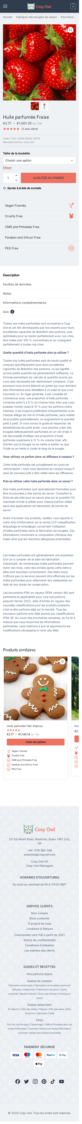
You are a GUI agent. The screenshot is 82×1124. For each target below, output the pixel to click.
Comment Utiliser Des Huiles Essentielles (39, 1032)
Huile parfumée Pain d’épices (25, 726)
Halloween (42, 1013)
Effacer (7, 167)
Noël (52, 1013)
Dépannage (37, 1024)
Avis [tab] (8, 312)
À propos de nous (39, 923)
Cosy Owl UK (39, 861)
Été (68, 1009)
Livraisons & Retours (39, 928)
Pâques (43, 1009)
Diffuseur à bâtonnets (23, 989)
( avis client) (29, 129)
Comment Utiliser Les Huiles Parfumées (49, 1028)
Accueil (7, 17)
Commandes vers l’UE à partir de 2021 (40, 935)
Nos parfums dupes (39, 974)
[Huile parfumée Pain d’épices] (35, 688)
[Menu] (9, 6)
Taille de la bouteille (16, 153)
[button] (66, 6)
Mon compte (39, 913)
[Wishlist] (62, 662)
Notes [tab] (7, 293)
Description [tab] (11, 275)
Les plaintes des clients (39, 950)
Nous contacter (39, 918)
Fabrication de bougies (20, 985)
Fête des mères (29, 1009)
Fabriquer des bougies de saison (36, 17)
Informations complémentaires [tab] (24, 303)
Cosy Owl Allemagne (39, 865)
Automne (30, 1013)
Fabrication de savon (48, 989)
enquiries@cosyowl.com (39, 854)
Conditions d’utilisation (39, 945)
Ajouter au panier (48, 178)
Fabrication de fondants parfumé (52, 985)
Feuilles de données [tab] (17, 284)
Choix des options (36, 741)
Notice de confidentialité (40, 940)
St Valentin (13, 1009)
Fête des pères (56, 1009)
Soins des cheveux (48, 993)
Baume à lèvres (28, 993)
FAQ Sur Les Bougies (18, 1024)
